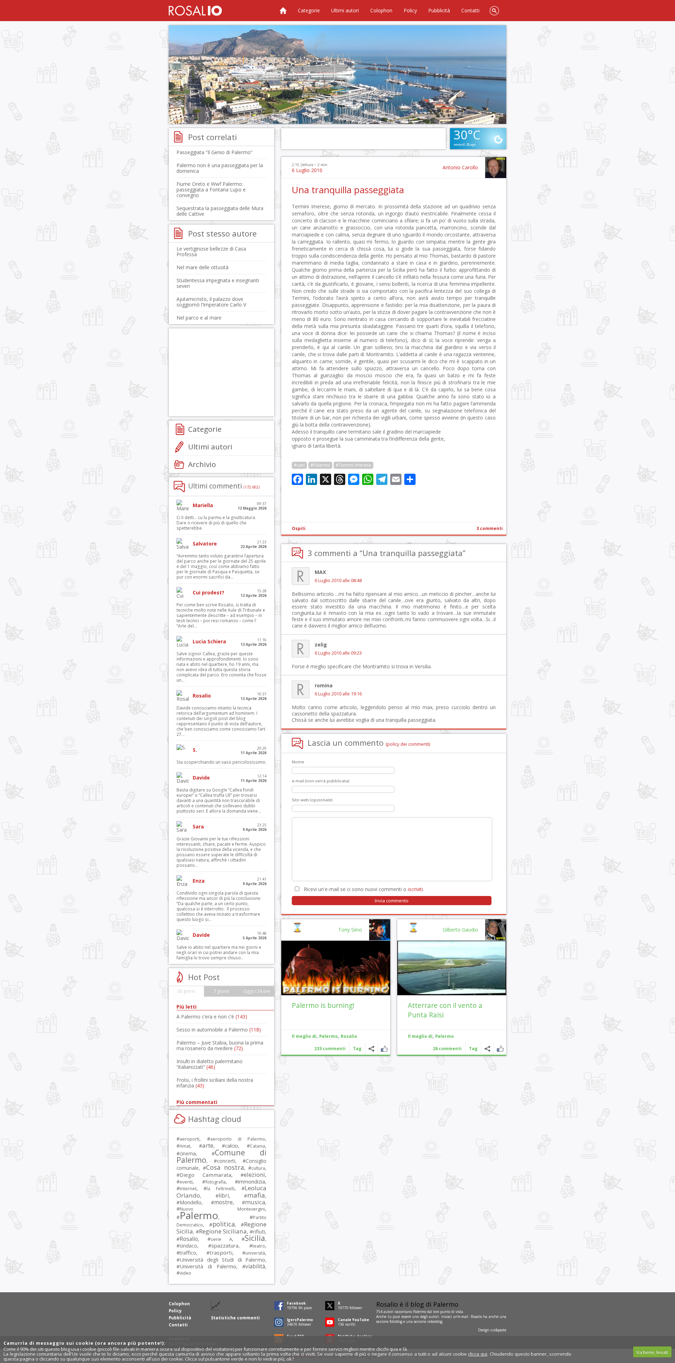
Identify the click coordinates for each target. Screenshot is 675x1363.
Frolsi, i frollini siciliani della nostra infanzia (214, 1083)
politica (223, 1224)
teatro (258, 1246)
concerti (226, 1160)
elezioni (254, 1174)
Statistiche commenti (235, 1317)
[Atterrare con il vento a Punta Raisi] (451, 968)
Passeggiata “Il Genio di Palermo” (214, 152)
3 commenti (489, 528)
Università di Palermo (208, 1266)
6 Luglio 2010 (307, 170)
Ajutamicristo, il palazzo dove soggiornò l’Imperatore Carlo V (211, 302)
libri (224, 1195)
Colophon (381, 10)
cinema (188, 1153)
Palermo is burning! (323, 1005)
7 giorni (221, 991)
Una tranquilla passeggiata (348, 189)
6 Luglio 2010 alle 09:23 (338, 653)
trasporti (221, 1252)
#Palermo (320, 465)
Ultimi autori (345, 10)
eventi (186, 1182)
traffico (188, 1252)
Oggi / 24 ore (256, 991)
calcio (231, 1145)
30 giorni (186, 991)
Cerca (494, 10)
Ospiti (299, 528)
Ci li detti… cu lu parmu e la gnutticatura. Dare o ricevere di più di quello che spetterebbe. (216, 523)
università (255, 1253)
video (185, 1273)
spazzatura (224, 1245)
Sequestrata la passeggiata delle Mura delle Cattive (219, 211)
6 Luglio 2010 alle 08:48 (338, 580)
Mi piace (500, 1048)
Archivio (202, 464)
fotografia (215, 1182)
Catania (257, 1146)
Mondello (190, 1202)
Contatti (470, 10)
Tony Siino (350, 929)
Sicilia (255, 1238)
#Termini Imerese (353, 465)
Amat (185, 1146)
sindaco (188, 1245)
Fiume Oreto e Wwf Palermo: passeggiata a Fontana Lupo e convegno (211, 189)
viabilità (255, 1266)
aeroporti (189, 1139)
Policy (410, 10)
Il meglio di (420, 1036)
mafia (256, 1195)
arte (207, 1145)
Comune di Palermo (221, 1156)
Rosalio (349, 1036)
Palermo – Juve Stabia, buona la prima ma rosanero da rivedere (219, 1045)
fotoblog (396, 1321)
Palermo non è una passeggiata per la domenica (219, 168)
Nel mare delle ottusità (202, 267)
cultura (258, 1168)
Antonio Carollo (460, 167)
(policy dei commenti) (408, 744)
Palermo (444, 1036)
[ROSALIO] (195, 10)
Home (283, 10)
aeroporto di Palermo (237, 1139)
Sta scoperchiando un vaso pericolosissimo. (221, 762)
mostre (223, 1202)
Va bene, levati (652, 1352)
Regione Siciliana (223, 1231)
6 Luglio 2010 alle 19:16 (338, 694)
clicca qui (477, 1354)
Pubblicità (439, 10)
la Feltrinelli (220, 1189)
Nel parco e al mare (198, 317)
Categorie (309, 10)
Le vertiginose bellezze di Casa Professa (211, 251)
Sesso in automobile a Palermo (218, 1029)
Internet (188, 1188)
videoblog (434, 1321)
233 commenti (330, 1049)
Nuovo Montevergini (222, 1209)
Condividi (487, 1048)
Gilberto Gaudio (460, 929)
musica (255, 1202)
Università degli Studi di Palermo (222, 1259)
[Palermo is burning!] (335, 968)
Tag (473, 1049)
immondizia (251, 1181)
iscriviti (415, 889)
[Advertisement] (337, 74)
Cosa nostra (225, 1167)
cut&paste (498, 1329)
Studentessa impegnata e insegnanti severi (217, 283)
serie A (221, 1239)
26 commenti (447, 1049)
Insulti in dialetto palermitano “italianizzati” (209, 1064)
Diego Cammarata (205, 1174)
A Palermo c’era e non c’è (211, 1016)
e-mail (463, 1316)
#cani (299, 465)
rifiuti (259, 1231)
